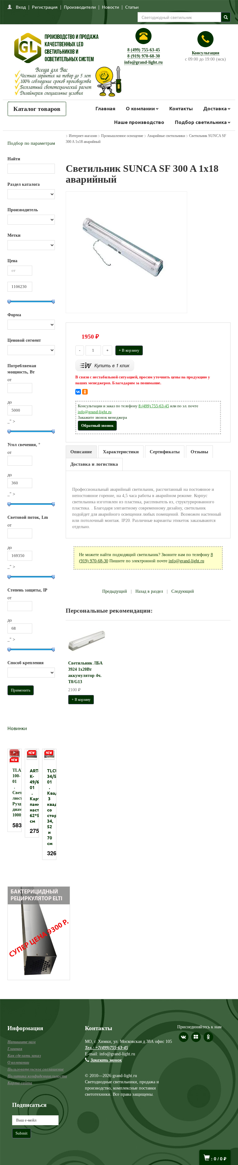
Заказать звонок (106, 1060)
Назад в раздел (149, 591)
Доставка (215, 108)
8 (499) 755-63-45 (143, 50)
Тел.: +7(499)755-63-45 (106, 1047)
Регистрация (45, 7)
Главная (105, 108)
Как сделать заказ (24, 1055)
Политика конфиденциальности (37, 1076)
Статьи (132, 7)
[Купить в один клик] (104, 365)
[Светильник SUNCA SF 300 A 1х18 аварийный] (126, 251)
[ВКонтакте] (78, 392)
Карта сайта (19, 1082)
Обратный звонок (97, 425)
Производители (80, 7)
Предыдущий (114, 591)
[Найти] (226, 17)
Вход (21, 7)
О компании (140, 108)
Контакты (181, 108)
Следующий (182, 591)
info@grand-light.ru (143, 62)
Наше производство (139, 122)
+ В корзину (129, 350)
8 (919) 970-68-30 (143, 56)
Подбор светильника (201, 122)
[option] (14, 790)
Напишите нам (21, 1041)
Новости (110, 7)
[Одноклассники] (85, 392)
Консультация (205, 53)
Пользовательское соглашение (35, 1069)
